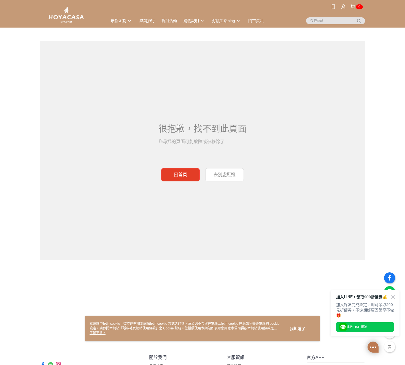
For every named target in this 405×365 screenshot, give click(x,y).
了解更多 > (98, 333)
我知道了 (297, 328)
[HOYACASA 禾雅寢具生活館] (70, 14)
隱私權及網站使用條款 (139, 328)
